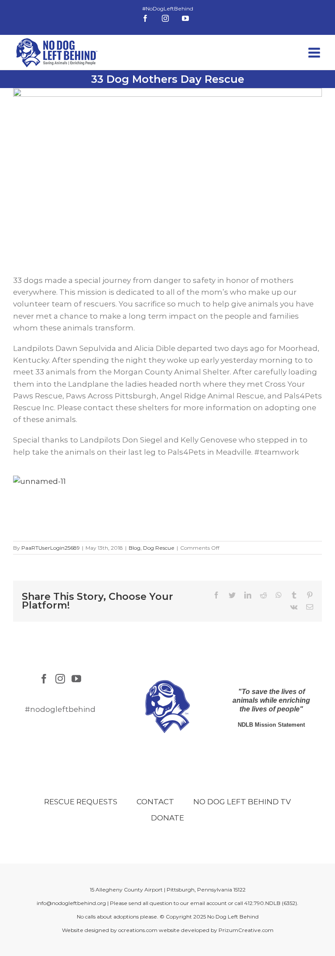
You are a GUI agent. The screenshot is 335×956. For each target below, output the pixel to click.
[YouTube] (76, 679)
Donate (167, 817)
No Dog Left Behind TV (242, 801)
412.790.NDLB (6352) (270, 903)
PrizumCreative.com (246, 930)
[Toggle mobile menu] (315, 52)
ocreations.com (137, 930)
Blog (134, 547)
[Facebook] (44, 679)
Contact (155, 801)
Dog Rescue (158, 547)
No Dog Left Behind (233, 916)
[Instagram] (60, 679)
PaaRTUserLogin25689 (50, 547)
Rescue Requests (80, 801)
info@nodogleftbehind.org (71, 903)
